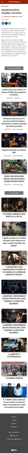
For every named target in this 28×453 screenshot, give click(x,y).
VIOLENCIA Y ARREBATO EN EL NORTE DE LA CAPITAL (15, 215)
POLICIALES (5, 6)
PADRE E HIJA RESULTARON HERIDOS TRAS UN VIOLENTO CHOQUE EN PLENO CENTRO (14, 179)
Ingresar (15, 427)
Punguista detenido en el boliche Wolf (14, 151)
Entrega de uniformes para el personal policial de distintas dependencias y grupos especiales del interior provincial (14, 122)
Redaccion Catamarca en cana (13, 16)
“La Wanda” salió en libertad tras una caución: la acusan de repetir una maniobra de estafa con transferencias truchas (14, 403)
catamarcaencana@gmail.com (14, 439)
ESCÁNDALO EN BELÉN (15, 378)
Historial (14, 420)
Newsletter (14, 423)
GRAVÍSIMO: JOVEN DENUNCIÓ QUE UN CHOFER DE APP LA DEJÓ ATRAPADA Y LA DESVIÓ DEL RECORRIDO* (14, 300)
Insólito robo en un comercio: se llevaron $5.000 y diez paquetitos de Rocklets (14, 92)
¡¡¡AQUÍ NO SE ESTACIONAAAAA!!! (14, 355)
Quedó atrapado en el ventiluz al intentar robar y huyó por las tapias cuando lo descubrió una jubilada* (14, 242)
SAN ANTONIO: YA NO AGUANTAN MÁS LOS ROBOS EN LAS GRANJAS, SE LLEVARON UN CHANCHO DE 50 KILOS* (14, 271)
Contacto (14, 417)
